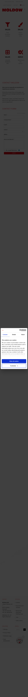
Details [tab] (14, 334)
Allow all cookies (14, 361)
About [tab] (23, 334)
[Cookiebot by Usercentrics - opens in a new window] (19, 330)
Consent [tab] (5, 334)
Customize (13, 365)
